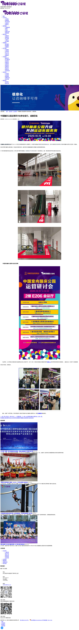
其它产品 (7, 553)
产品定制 (4, 56)
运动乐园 (7, 557)
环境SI (6, 30)
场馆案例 (4, 42)
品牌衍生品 (7, 31)
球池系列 (7, 60)
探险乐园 (7, 556)
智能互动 (7, 69)
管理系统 (7, 37)
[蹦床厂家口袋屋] (13, 5)
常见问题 (7, 79)
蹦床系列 (7, 58)
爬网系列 (7, 65)
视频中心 (7, 24)
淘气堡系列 (7, 59)
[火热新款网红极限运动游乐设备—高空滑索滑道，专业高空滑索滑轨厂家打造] (18, 511)
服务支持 (4, 34)
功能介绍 (7, 53)
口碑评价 (7, 23)
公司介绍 (4, 17)
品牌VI (6, 28)
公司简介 (7, 18)
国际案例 (7, 45)
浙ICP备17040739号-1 (24, 620)
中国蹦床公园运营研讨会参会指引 (27, 417)
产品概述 (7, 49)
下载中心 (7, 39)
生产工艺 (7, 52)
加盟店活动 (7, 77)
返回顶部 (2, 625)
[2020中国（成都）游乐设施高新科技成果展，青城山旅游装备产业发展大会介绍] (18, 449)
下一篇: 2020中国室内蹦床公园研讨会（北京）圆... (32, 416)
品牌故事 (7, 20)
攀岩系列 (7, 67)
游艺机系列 (7, 70)
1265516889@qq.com (7, 584)
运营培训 (7, 35)
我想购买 (7, 55)
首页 (4, 16)
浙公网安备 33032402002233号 (37, 620)
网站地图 (45, 620)
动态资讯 (4, 72)
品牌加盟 (4, 25)
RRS (51, 620)
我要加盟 (7, 32)
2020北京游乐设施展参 (15, 417)
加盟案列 (7, 46)
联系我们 (4, 80)
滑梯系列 (7, 66)
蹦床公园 (7, 555)
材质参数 (7, 51)
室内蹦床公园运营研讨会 (5, 417)
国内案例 (7, 44)
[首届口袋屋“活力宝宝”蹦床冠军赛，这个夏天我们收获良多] (18, 542)
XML (49, 620)
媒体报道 (7, 76)
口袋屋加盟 (7, 27)
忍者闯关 (7, 63)
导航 (1, 621)
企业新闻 (7, 74)
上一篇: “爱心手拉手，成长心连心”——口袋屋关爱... (11, 416)
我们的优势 (7, 21)
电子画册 (7, 41)
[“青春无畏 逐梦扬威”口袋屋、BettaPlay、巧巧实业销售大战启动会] (18, 480)
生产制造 (4, 48)
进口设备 (7, 38)
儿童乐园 (7, 552)
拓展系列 (7, 62)
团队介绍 (7, 83)
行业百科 (7, 73)
